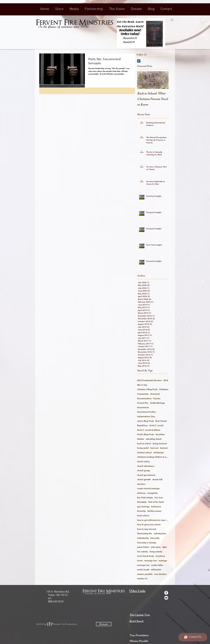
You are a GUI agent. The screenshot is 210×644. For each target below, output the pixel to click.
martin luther (157, 565)
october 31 (142, 578)
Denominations (144, 398)
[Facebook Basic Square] (138, 61)
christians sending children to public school (153, 457)
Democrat (155, 394)
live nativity (142, 551)
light (164, 547)
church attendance (145, 466)
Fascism (156, 398)
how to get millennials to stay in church (153, 520)
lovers (140, 560)
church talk (157, 479)
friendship (142, 502)
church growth (144, 479)
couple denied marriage (148, 488)
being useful (143, 448)
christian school (144, 452)
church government (146, 475)
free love (159, 497)
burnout (164, 448)
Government (143, 407)
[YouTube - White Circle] (166, 598)
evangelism (152, 493)
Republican (142, 425)
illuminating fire (144, 533)
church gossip (143, 470)
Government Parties (146, 412)
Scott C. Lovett (156, 425)
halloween (156, 506)
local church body (145, 556)
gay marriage (143, 506)
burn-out (154, 448)
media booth (143, 569)
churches (141, 484)
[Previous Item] (141, 80)
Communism (143, 394)
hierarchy (141, 511)
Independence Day (146, 416)
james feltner (143, 547)
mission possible (145, 574)
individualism (160, 533)
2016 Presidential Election (149, 380)
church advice (143, 461)
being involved (160, 443)
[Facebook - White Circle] (166, 593)
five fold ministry (145, 497)
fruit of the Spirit (156, 502)
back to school (144, 443)
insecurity (154, 538)
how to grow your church (149, 524)
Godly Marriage (157, 403)
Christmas (163, 389)
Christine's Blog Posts (147, 389)
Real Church (161, 421)
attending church (154, 439)
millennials (156, 569)
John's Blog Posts (145, 421)
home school (143, 515)
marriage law (143, 565)
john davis (156, 547)
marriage (163, 560)
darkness (141, 493)
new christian (160, 574)
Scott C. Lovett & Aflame (148, 430)
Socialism (160, 434)
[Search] (172, 20)
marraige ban (150, 560)
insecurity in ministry (146, 542)
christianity (158, 452)
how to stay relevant (146, 529)
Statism (140, 439)
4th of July (142, 385)
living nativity (156, 551)
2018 (165, 380)
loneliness (160, 556)
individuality (143, 538)
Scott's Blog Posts (145, 434)
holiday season (154, 511)
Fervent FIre (142, 403)
